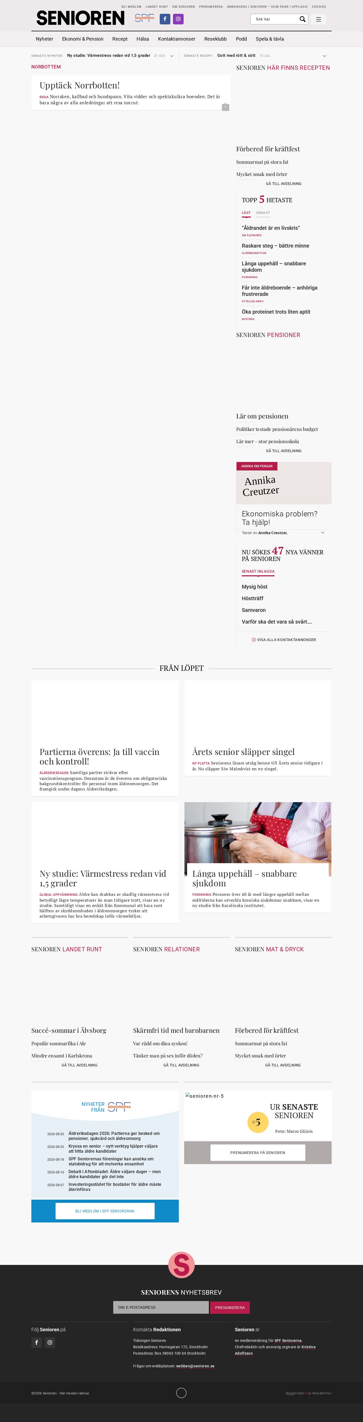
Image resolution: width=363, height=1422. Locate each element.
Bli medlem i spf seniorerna (105, 1211)
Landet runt (157, 6)
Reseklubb (215, 39)
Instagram (178, 19)
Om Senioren (183, 6)
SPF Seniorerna (288, 1340)
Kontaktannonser (176, 39)
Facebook (165, 19)
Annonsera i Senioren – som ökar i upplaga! (267, 6)
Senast (263, 213)
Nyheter (44, 39)
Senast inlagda (258, 571)
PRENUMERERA (211, 6)
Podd (241, 39)
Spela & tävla (270, 39)
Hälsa (143, 39)
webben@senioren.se (195, 1366)
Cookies (319, 6)
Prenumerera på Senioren (257, 1153)
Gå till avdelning (284, 183)
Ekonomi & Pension (82, 39)
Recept (120, 39)
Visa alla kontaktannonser (286, 640)
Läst (246, 213)
